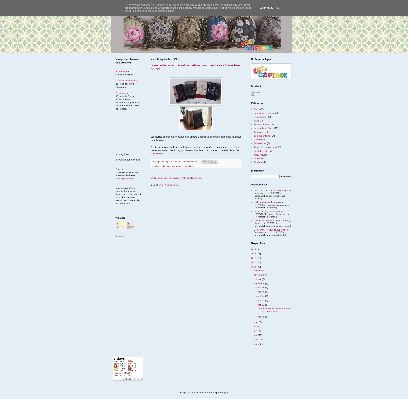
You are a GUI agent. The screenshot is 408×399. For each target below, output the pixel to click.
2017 (254, 249)
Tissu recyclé (260, 154)
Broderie (258, 162)
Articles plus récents (161, 178)
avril (256, 339)
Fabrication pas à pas (171, 166)
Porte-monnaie (261, 124)
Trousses (258, 132)
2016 (254, 253)
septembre (259, 283)
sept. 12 (260, 304)
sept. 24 (260, 296)
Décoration (259, 139)
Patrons (258, 158)
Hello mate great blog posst (268, 202)
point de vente (261, 151)
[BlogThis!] (207, 162)
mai (256, 335)
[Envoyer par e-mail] (204, 162)
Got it (280, 8)
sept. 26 (260, 291)
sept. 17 (260, 300)
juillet (256, 326)
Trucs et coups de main (265, 147)
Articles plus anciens (192, 178)
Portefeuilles (260, 143)
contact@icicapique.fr (126, 178)
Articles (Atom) (172, 185)
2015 (254, 258)
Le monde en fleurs (263, 128)
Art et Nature (122, 93)
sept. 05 (260, 316)
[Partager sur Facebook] (213, 162)
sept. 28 (260, 287)
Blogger (224, 392)
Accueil (176, 178)
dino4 (205, 392)
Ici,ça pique (255, 92)
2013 (254, 266)
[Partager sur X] (210, 162)
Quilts (257, 109)
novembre (259, 275)
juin (256, 331)
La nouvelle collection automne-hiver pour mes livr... (275, 310)
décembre (259, 270)
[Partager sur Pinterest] (216, 162)
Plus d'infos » (157, 153)
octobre (258, 279)
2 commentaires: (190, 162)
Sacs (256, 120)
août (256, 322)
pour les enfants (262, 136)
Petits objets (188, 166)
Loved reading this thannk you (269, 211)
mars (256, 344)
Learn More (266, 8)
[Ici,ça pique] (252, 95)
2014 (254, 262)
